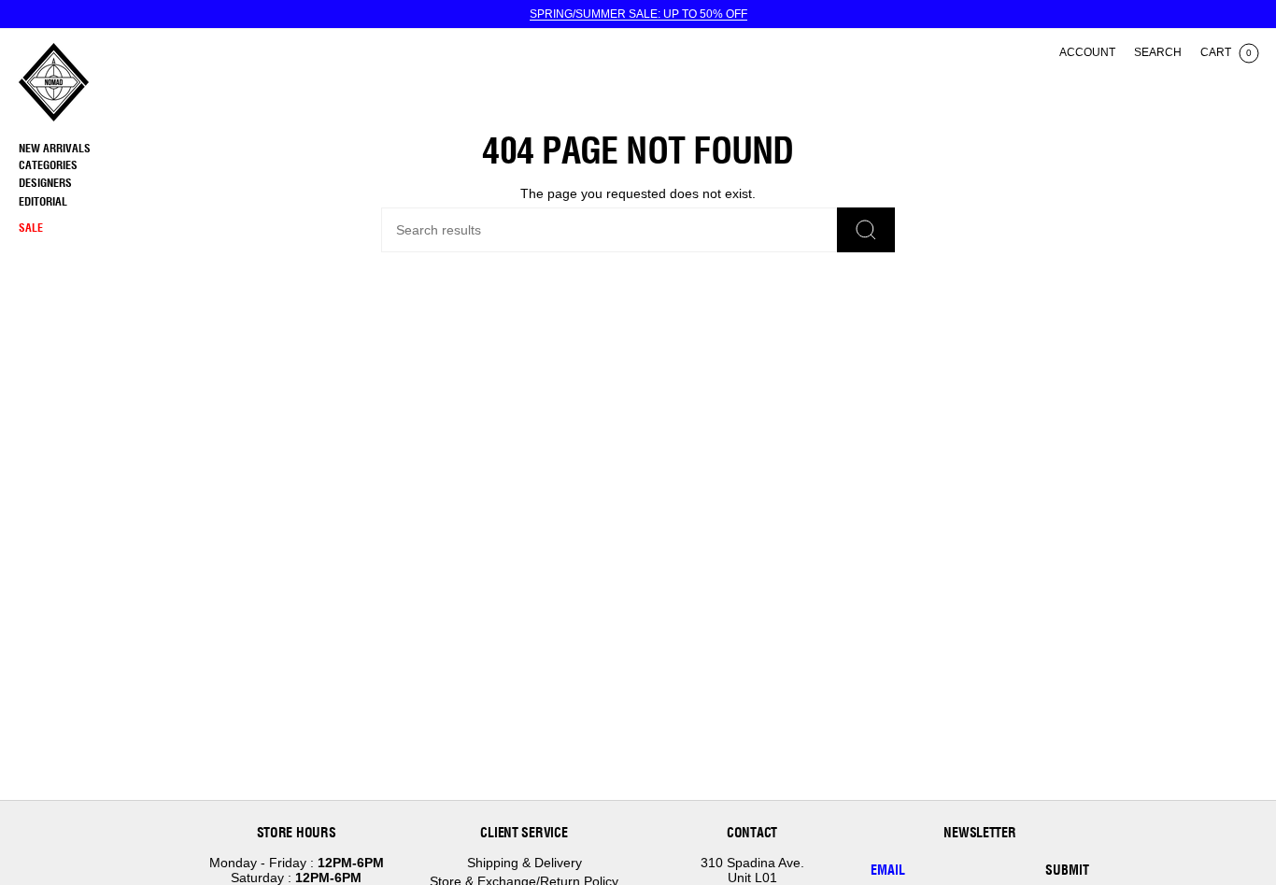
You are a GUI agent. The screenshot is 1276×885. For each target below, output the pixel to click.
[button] (98, 166)
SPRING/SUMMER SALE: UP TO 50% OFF (638, 14)
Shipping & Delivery (524, 862)
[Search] (866, 229)
